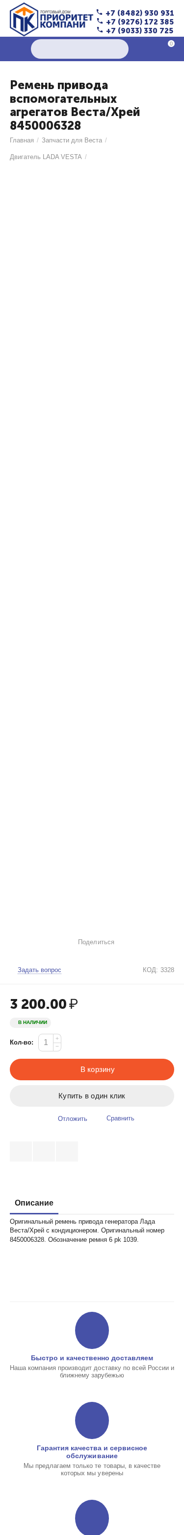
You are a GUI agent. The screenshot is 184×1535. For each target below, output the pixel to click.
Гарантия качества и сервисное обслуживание (92, 1452)
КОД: (150, 970)
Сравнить (120, 1118)
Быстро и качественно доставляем (92, 1358)
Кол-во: (21, 1042)
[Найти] (119, 49)
